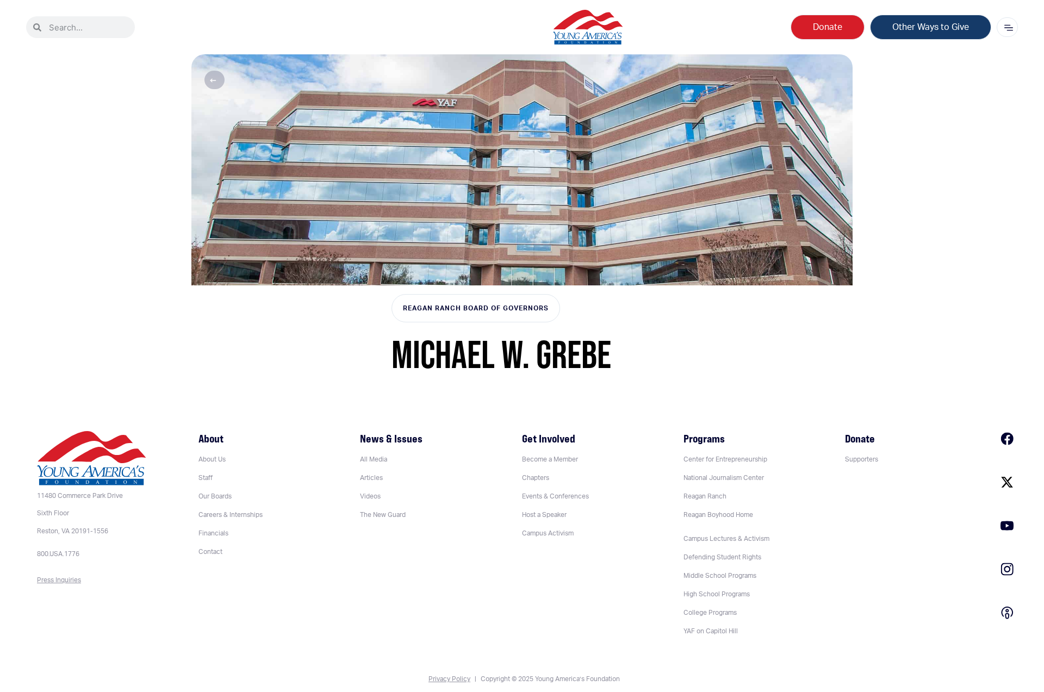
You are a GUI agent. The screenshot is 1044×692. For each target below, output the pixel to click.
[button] (214, 80)
